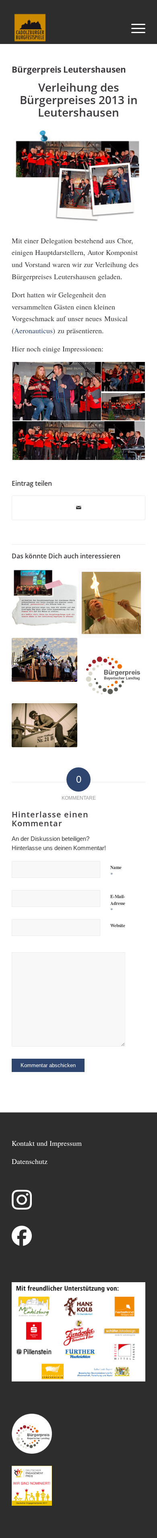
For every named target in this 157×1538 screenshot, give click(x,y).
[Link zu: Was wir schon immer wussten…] (44, 725)
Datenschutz (30, 1161)
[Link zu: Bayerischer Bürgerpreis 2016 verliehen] (111, 670)
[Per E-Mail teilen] (78, 508)
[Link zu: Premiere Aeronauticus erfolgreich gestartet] (44, 660)
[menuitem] (134, 28)
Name (116, 871)
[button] (56, 391)
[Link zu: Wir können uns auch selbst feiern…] (111, 603)
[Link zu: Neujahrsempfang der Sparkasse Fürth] (44, 597)
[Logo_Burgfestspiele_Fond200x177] (65, 28)
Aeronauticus (33, 330)
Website (117, 925)
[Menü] (134, 28)
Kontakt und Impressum (47, 1143)
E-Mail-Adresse (117, 903)
